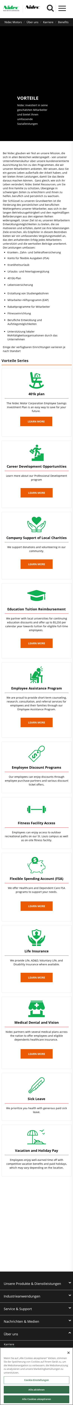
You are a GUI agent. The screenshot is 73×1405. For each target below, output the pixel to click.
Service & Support (18, 1309)
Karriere (48, 22)
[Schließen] (68, 1353)
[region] (36, 1376)
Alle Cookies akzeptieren (36, 1399)
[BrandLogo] (11, 9)
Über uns (32, 22)
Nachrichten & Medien (21, 1321)
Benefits (63, 22)
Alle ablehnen (36, 1389)
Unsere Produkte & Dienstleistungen (32, 1283)
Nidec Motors (13, 22)
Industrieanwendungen (22, 1296)
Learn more (36, 421)
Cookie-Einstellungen (36, 1380)
